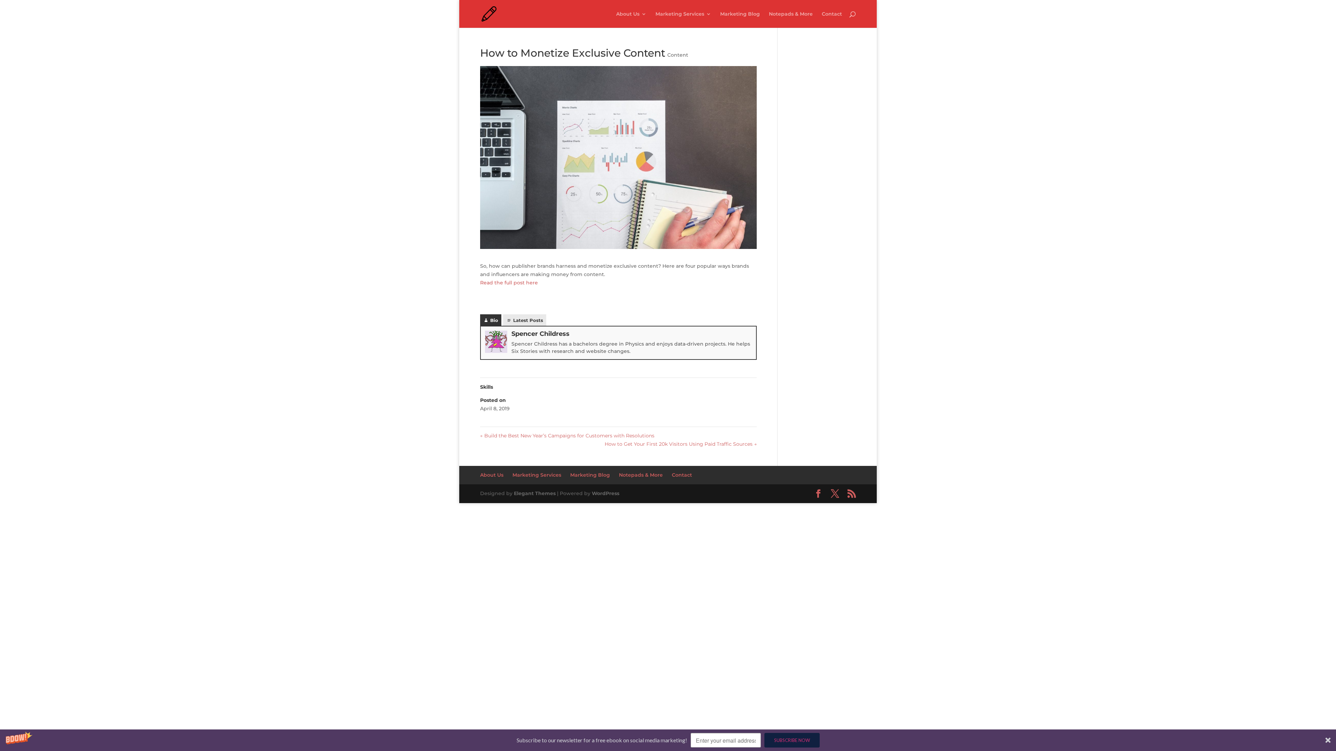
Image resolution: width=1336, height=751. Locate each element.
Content (677, 55)
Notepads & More (791, 14)
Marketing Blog (740, 14)
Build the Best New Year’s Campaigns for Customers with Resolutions (567, 436)
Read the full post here (509, 283)
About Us (627, 14)
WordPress (605, 493)
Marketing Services (679, 14)
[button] (668, 740)
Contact (832, 14)
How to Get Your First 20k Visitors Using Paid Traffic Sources (681, 444)
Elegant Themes (535, 493)
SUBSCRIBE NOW (792, 740)
